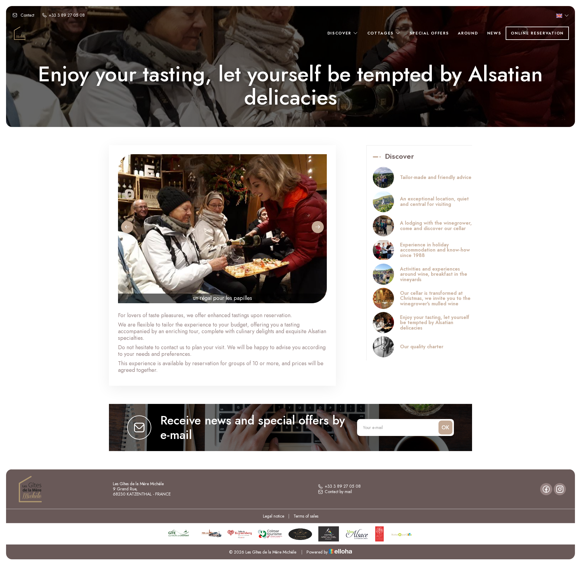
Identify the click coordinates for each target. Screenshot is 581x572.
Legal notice (273, 516)
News (494, 33)
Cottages (381, 33)
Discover (340, 33)
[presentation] (127, 227)
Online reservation (537, 33)
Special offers (429, 33)
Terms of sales (306, 516)
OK (445, 427)
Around (468, 33)
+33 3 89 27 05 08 (343, 486)
